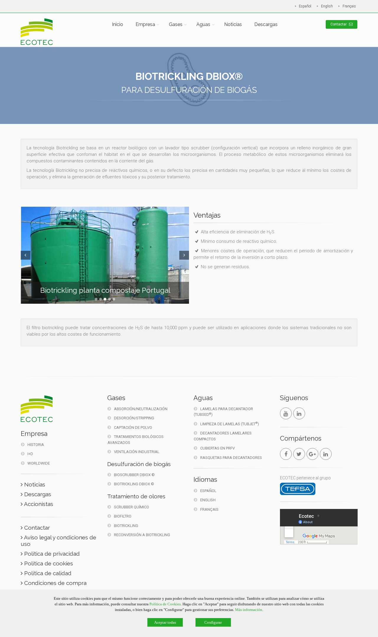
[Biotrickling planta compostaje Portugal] (105, 255)
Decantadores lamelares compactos (223, 436)
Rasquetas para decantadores (231, 457)
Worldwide (38, 463)
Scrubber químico (131, 507)
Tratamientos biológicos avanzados (135, 439)
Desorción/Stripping (134, 418)
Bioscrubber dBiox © (134, 475)
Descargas (266, 24)
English (327, 6)
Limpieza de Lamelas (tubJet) (229, 423)
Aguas (203, 24)
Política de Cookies (165, 604)
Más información (248, 609)
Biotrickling (126, 525)
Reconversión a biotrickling (142, 535)
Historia (35, 444)
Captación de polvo (133, 427)
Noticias (233, 24)
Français (349, 6)
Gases (176, 24)
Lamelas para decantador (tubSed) (223, 412)
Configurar (213, 622)
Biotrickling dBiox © (134, 484)
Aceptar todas (165, 622)
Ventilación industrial (136, 452)
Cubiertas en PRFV (217, 448)
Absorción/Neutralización (140, 409)
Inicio (117, 24)
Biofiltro (122, 516)
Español (305, 6)
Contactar (339, 24)
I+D (30, 454)
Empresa (145, 24)
